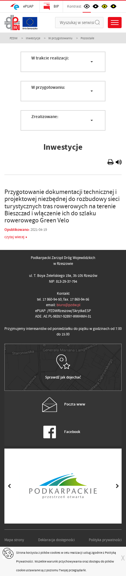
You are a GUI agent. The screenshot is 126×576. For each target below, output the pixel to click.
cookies (55, 553)
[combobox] (63, 62)
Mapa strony (14, 539)
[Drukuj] (111, 163)
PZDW (14, 38)
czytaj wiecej (14, 236)
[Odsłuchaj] (119, 163)
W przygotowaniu (60, 38)
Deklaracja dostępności (56, 539)
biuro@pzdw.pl (68, 304)
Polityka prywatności (105, 539)
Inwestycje (33, 38)
